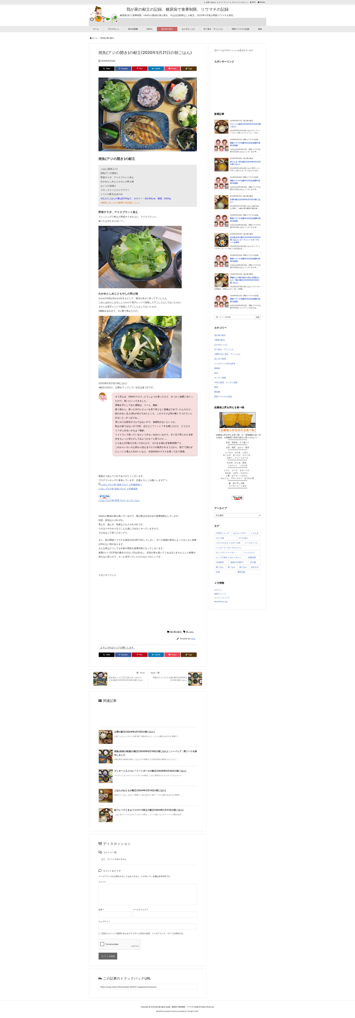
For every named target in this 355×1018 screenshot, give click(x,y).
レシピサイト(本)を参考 (224, 363)
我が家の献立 (108, 38)
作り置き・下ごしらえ (224, 349)
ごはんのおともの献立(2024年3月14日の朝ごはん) (140, 790)
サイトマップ (224, 2)
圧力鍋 (253, 562)
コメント (102, 881)
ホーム (94, 38)
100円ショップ (222, 533)
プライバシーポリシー (240, 2)
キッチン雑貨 (220, 377)
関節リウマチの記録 (223, 396)
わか (193, 638)
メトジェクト (249, 552)
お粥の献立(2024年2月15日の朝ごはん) (134, 731)
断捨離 (217, 392)
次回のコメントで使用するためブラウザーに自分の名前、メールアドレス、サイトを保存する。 (143, 933)
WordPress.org (221, 601)
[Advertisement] (121, 602)
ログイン (218, 590)
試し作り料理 (220, 359)
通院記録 (241, 572)
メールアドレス (140, 909)
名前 (101, 909)
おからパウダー (240, 533)
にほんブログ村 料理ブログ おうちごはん (119, 500)
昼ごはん (231, 567)
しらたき (255, 533)
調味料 (217, 368)
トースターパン (251, 543)
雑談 (216, 387)
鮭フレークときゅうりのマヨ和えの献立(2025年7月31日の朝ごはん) (149, 809)
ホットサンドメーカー (225, 552)
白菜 (218, 572)
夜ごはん (220, 567)
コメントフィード (222, 597)
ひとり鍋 (220, 538)
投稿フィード (220, 594)
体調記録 (252, 557)
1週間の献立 (219, 340)
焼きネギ (255, 567)
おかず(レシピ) (220, 344)
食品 (216, 373)
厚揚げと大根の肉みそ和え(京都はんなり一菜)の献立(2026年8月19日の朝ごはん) (245, 280)
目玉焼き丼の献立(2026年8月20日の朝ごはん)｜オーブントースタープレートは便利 (245, 239)
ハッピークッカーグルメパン (228, 547)
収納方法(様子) (237, 562)
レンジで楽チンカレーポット (228, 557)
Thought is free (192, 1011)
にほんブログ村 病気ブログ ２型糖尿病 (118, 488)
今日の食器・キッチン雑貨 (226, 382)
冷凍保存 (220, 562)
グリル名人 (243, 538)
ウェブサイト (104, 921)
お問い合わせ (211, 2)
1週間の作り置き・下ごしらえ (227, 354)
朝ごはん (190, 631)
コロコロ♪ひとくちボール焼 (228, 543)
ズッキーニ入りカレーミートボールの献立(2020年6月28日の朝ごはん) (150, 770)
